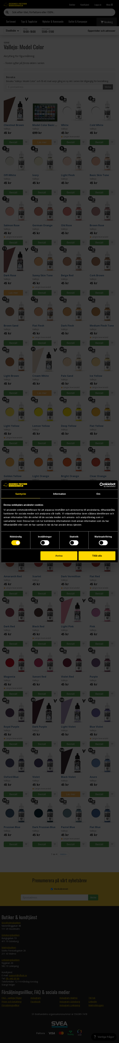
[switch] (44, 542)
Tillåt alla (97, 555)
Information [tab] (59, 494)
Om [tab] (98, 494)
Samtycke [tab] (20, 494)
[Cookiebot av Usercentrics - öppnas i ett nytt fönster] (101, 485)
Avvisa (58, 555)
